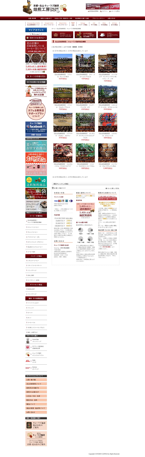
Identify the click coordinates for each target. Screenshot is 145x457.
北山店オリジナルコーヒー (35, 247)
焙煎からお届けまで (46, 18)
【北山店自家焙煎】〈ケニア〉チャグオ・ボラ (85, 106)
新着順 (80, 47)
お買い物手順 (32, 18)
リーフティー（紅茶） (34, 280)
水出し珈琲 (31, 275)
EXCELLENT (31, 289)
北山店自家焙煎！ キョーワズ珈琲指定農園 (69, 28)
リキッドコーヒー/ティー (35, 265)
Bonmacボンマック (35, 368)
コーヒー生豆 (31, 251)
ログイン (105, 11)
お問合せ (111, 18)
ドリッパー (31, 308)
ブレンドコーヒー (33, 232)
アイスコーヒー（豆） (34, 237)
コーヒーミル (31, 322)
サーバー (30, 312)
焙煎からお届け (109, 225)
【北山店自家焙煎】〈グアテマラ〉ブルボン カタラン (62, 134)
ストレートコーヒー (33, 227)
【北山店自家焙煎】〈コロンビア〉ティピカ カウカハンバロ (107, 106)
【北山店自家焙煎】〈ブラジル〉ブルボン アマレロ (63, 106)
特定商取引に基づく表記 (82, 18)
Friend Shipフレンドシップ (36, 340)
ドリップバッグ (32, 270)
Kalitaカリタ (34, 361)
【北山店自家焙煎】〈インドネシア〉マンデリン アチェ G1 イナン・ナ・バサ (107, 76)
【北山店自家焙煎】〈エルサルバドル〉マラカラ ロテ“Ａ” (62, 165)
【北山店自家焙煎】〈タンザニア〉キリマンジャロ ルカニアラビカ (85, 135)
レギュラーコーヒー (33, 260)
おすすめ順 (67, 47)
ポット (29, 317)
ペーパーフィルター (33, 303)
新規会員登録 (94, 11)
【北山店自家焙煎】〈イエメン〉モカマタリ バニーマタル (85, 165)
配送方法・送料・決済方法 (63, 18)
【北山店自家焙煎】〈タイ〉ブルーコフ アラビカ (85, 75)
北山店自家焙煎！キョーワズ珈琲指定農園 (34, 221)
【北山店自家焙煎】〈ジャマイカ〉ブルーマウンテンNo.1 (107, 165)
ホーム (53, 28)
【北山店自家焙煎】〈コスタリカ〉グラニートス (107, 134)
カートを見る (115, 11)
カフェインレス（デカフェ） (36, 242)
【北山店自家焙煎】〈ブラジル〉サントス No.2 (63, 75)
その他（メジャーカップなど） (36, 327)
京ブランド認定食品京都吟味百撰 (38, 347)
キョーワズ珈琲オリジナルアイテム (38, 354)
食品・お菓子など (33, 332)
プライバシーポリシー (98, 18)
